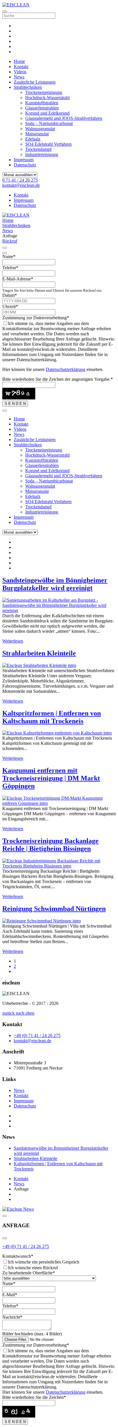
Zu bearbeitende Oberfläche (28, 1272)
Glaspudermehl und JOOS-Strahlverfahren (63, 118)
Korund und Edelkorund (47, 113)
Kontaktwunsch (17, 1256)
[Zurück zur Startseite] (16, 4)
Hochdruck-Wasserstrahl (47, 97)
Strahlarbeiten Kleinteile (39, 653)
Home (19, 61)
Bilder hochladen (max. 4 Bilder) (32, 1333)
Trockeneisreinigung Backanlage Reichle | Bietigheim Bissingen (50, 844)
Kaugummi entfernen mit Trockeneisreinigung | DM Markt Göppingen (51, 778)
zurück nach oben (18, 1013)
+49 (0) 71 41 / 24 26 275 (25, 1246)
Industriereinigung (41, 154)
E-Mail (9, 1294)
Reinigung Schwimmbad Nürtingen (54, 908)
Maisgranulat (37, 133)
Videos (20, 71)
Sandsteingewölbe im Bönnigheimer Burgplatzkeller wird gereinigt (54, 584)
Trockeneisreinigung (43, 92)
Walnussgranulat (40, 128)
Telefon (10, 267)
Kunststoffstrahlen (41, 102)
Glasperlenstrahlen (42, 107)
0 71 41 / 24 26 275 (20, 180)
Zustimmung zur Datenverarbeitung (35, 317)
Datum (9, 295)
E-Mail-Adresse (17, 278)
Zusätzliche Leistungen (35, 82)
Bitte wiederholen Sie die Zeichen (34, 1397)
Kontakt (21, 66)
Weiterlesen (12, 641)
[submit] (4, 253)
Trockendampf (38, 149)
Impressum (24, 159)
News (19, 76)
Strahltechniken (28, 87)
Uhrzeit (10, 306)
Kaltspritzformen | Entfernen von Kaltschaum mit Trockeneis (51, 717)
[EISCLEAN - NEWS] (18, 1209)
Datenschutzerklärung (65, 369)
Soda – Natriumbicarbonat (49, 123)
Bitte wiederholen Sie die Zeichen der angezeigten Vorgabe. (57, 379)
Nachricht (12, 1317)
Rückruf (9, 241)
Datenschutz (25, 164)
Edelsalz (32, 138)
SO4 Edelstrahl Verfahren (48, 144)
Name (8, 256)
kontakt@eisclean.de (21, 185)
